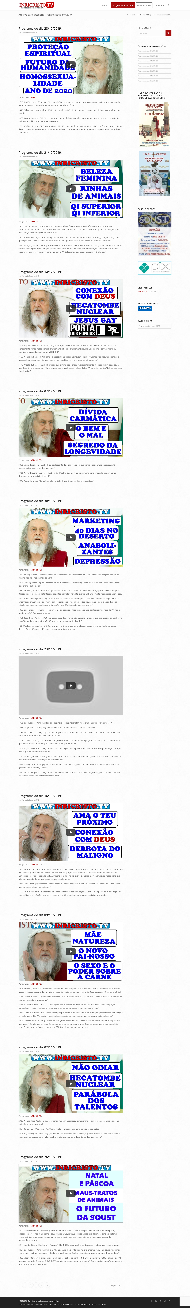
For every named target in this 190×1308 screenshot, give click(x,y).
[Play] (71, 64)
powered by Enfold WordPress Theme (91, 1304)
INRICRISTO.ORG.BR (51, 1304)
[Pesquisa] (168, 5)
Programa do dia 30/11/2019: (40, 501)
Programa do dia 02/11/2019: (40, 1047)
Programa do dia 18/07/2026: (148, 71)
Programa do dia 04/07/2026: (148, 81)
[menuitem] (104, 5)
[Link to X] (156, 1301)
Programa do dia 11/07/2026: (148, 76)
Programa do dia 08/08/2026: (148, 56)
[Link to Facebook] (151, 1301)
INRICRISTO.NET (68, 1304)
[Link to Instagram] (165, 1301)
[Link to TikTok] (160, 1301)
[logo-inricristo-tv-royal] (37, 5)
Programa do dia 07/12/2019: (40, 391)
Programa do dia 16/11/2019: (40, 796)
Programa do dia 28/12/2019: (40, 28)
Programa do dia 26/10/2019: (40, 1157)
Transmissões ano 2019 (30, 33)
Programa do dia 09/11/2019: (40, 915)
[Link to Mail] (169, 1301)
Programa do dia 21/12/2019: (40, 152)
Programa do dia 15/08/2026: (148, 51)
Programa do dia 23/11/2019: (40, 649)
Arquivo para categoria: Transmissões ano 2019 (45, 14)
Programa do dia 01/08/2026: (148, 61)
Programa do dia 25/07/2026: (148, 66)
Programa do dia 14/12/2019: (40, 272)
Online (147, 291)
